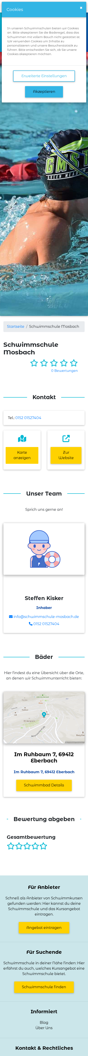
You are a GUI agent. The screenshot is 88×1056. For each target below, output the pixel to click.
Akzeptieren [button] (44, 91)
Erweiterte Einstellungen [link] (44, 76)
